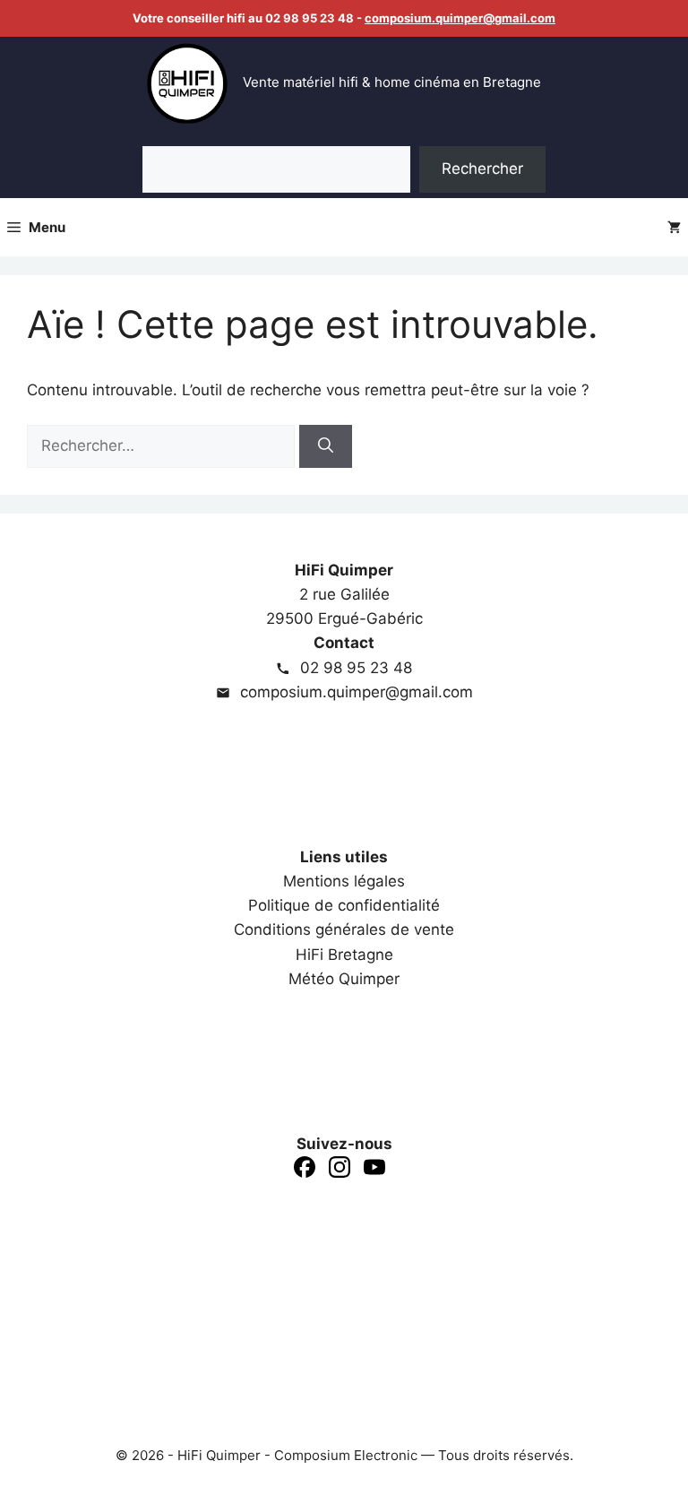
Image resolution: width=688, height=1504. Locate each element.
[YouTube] (374, 1170)
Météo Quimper (344, 979)
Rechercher (482, 168)
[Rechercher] (325, 446)
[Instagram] (339, 1170)
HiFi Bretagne (344, 955)
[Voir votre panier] (674, 227)
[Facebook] (304, 1170)
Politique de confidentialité (344, 905)
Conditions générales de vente (344, 929)
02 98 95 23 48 (354, 668)
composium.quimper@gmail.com (460, 18)
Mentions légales (344, 881)
